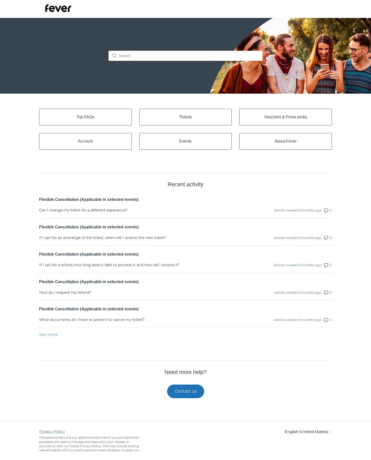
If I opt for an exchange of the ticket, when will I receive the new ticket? (102, 237)
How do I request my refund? (65, 292)
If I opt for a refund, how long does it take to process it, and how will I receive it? (109, 265)
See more (48, 334)
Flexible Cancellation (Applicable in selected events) (89, 199)
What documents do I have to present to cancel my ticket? (91, 319)
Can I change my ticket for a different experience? (83, 210)
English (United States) (307, 431)
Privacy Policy (52, 431)
